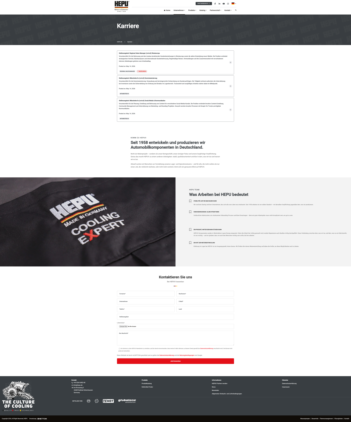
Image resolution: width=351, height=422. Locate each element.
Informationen (216, 380)
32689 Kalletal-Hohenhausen (83, 390)
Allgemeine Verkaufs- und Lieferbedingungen (227, 394)
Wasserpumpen (305, 418)
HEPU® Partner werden (219, 383)
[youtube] (224, 3)
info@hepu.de (78, 385)
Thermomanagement (326, 418)
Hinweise (285, 380)
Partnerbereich (202, 3)
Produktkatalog (147, 383)
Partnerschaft (215, 10)
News (214, 387)
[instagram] (228, 3)
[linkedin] (219, 3)
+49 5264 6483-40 (79, 382)
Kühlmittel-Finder (147, 387)
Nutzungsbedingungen (187, 355)
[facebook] (215, 3)
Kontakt (227, 10)
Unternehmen (179, 10)
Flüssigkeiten (338, 418)
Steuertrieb (315, 418)
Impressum (286, 387)
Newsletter (215, 390)
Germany (77, 392)
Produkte (191, 10)
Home (168, 10)
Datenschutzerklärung (206, 348)
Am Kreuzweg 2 (78, 387)
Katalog (202, 10)
